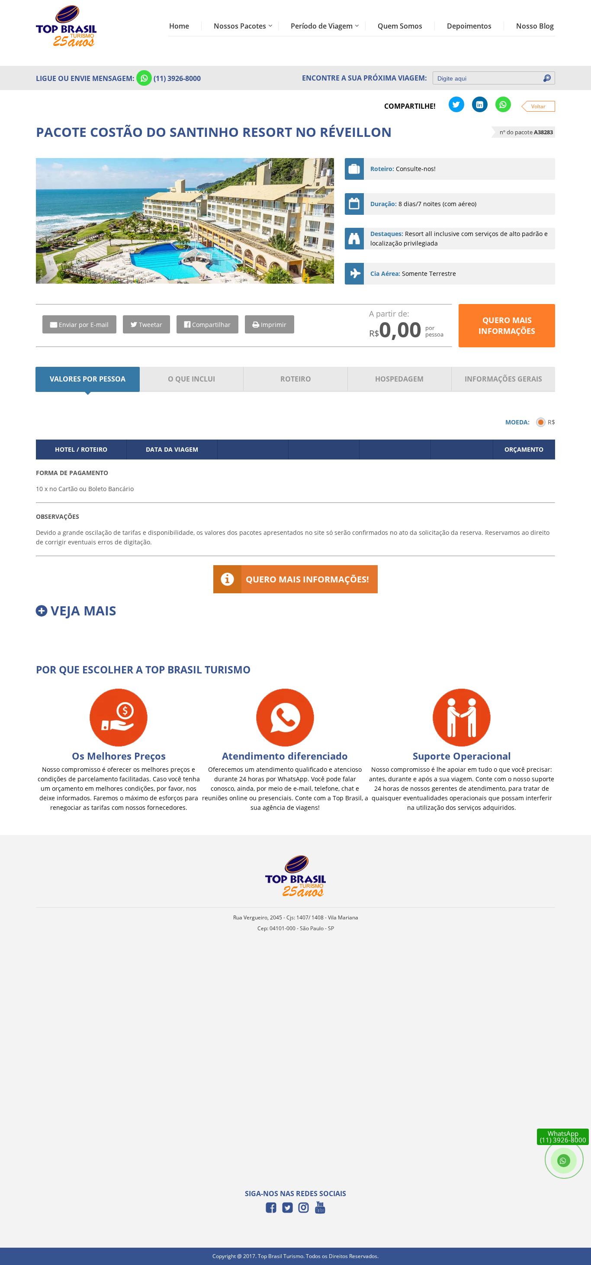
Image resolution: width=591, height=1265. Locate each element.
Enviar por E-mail (84, 324)
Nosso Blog (535, 26)
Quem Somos (400, 26)
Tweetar (150, 324)
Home (179, 26)
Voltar (538, 106)
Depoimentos (469, 26)
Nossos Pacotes (240, 26)
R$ (551, 422)
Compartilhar (211, 324)
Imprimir (273, 324)
